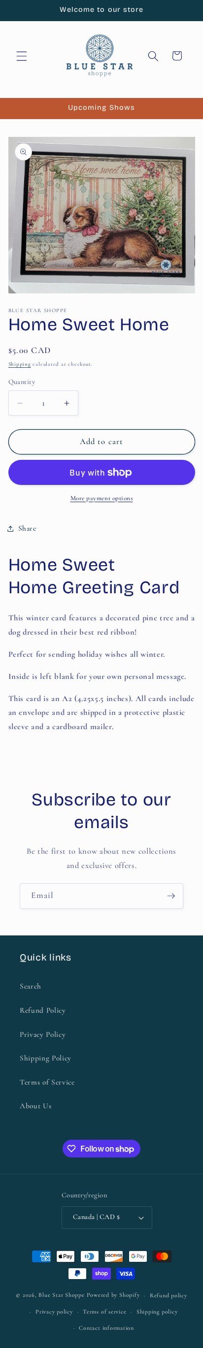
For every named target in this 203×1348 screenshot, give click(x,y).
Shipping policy (157, 1311)
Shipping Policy (45, 1058)
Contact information (106, 1327)
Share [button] (27, 528)
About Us (35, 1105)
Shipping (19, 364)
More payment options (101, 498)
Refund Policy (43, 1010)
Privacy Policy (43, 1034)
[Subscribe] (171, 896)
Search (30, 986)
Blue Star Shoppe (61, 1295)
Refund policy (168, 1295)
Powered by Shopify (113, 1295)
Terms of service (104, 1311)
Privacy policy (54, 1311)
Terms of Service (47, 1082)
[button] (22, 55)
